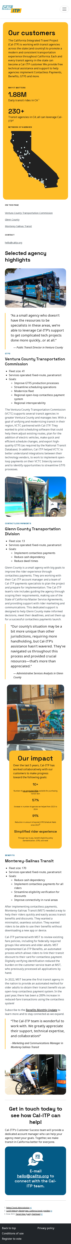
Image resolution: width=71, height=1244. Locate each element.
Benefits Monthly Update (41, 1010)
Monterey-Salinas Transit (18, 226)
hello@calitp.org (13, 242)
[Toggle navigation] (64, 9)
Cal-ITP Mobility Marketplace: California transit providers (28, 1211)
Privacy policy (45, 1228)
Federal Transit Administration (18, 1207)
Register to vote (11, 1239)
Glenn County (12, 219)
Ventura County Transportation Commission (29, 212)
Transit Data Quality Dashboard (28, 1214)
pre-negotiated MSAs (30, 791)
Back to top (9, 1228)
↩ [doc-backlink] (31, 1207)
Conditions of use (13, 1233)
